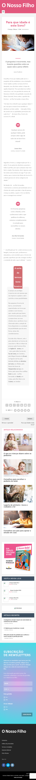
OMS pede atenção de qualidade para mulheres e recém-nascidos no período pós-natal (16, 635)
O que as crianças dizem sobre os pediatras (17, 454)
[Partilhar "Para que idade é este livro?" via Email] (25, 405)
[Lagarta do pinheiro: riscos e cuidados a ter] (18, 493)
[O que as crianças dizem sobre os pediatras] (18, 442)
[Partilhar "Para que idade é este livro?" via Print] (29, 405)
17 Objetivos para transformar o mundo (14, 628)
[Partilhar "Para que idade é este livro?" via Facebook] (7, 405)
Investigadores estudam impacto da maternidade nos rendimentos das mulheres (17, 620)
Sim (7, 697)
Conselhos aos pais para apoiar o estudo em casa (17, 532)
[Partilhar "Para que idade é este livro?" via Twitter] (10, 405)
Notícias (11, 623)
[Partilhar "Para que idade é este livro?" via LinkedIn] (22, 405)
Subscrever (27, 714)
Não (7, 699)
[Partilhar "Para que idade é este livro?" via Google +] (14, 405)
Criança (10, 29)
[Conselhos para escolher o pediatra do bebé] (18, 468)
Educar (15, 29)
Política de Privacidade (18, 777)
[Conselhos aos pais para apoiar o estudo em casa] (18, 519)
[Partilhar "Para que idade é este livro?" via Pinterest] (18, 405)
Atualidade (6, 623)
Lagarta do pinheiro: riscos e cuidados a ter (16, 506)
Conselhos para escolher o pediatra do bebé (15, 480)
